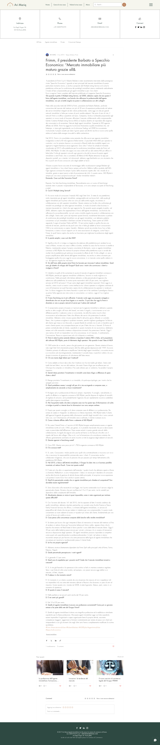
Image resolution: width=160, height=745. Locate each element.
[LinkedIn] (141, 27)
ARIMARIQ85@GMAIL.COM (100, 27)
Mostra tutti (121, 657)
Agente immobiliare (51, 42)
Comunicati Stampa (74, 42)
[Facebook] (136, 27)
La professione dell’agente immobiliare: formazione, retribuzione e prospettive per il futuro (49, 679)
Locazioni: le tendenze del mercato (78, 679)
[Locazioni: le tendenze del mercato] (80, 667)
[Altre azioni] (113, 55)
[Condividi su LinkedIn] (56, 640)
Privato (63, 42)
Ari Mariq (20, 5)
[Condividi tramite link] (60, 640)
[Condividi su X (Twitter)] (51, 640)
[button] (151, 5)
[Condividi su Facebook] (47, 640)
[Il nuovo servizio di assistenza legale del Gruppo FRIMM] (110, 667)
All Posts (38, 42)
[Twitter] (138, 27)
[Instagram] (144, 27)
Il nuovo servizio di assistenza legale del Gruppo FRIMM (109, 679)
